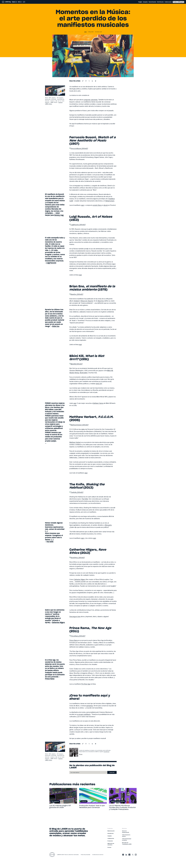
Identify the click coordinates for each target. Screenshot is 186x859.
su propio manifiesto (83, 714)
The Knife (85, 499)
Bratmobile (83, 373)
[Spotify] (123, 855)
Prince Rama (73, 640)
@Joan (80, 754)
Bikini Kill (110, 370)
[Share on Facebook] (86, 81)
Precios (109, 847)
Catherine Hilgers (79, 579)
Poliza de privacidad (85, 854)
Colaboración (111, 838)
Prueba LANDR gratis (178, 2)
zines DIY (99, 383)
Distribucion (160, 2)
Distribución (111, 833)
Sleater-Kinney (74, 373)
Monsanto (108, 525)
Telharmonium (109, 201)
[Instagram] (136, 855)
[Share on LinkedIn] (92, 81)
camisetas (89, 706)
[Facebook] (129, 855)
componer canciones (91, 100)
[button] (20, 2)
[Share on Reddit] (95, 81)
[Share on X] (89, 81)
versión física (97, 205)
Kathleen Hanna (98, 403)
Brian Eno (101, 301)
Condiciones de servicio (97, 854)
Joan (85, 31)
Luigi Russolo (51, 263)
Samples (145, 2)
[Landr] (52, 854)
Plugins (140, 2)
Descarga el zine (74, 616)
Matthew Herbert (75, 442)
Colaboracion (168, 2)
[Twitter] (132, 855)
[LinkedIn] (126, 854)
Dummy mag (58, 215)
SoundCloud (106, 751)
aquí (82, 205)
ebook (105, 205)
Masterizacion (152, 2)
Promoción (110, 840)
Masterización (111, 830)
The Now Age (85, 684)
